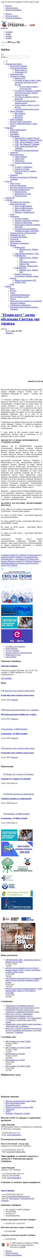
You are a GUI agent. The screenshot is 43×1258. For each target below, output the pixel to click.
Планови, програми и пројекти (27, 221)
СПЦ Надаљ (19, 161)
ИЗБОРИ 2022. (20, 256)
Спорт (12, 165)
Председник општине (18, 66)
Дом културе (15, 183)
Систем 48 (14, 239)
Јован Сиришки (7, 1190)
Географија (14, 134)
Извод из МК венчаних (24, 208)
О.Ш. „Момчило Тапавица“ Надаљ (28, 140)
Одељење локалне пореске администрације (25, 102)
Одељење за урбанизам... (20, 243)
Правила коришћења (14, 10)
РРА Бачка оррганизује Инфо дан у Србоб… (19, 714)
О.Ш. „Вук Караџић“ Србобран (27, 144)
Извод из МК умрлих (23, 210)
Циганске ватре (21, 196)
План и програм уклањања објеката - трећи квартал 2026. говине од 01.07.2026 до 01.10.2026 (24, 991)
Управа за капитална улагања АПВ (19, 1107)
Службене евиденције (18, 237)
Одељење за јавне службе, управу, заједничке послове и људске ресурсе (28, 82)
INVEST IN (10, 198)
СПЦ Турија (19, 159)
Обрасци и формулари (23, 223)
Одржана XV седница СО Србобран (16, 779)
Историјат (14, 132)
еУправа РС (10, 1109)
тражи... (4, 57)
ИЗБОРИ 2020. (20, 268)
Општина (9, 128)
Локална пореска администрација (23, 233)
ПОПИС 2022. (20, 282)
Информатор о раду (17, 235)
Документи (14, 216)
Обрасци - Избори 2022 (28, 266)
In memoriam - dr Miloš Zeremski (14, 734)
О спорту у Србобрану (23, 167)
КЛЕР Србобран (16, 119)
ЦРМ (12, 284)
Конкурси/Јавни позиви (19, 297)
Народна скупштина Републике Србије (21, 1101)
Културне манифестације (20, 190)
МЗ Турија (19, 115)
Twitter (8, 34)
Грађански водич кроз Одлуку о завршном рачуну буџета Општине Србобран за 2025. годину (24, 980)
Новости (14, 700)
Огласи (13, 299)
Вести (12, 289)
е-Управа (9, 200)
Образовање (15, 136)
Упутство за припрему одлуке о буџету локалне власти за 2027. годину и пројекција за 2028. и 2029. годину (23, 970)
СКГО (8, 1111)
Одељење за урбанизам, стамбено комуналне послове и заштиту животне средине (28, 93)
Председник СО (21, 70)
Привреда (14, 175)
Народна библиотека (18, 185)
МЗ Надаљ (19, 117)
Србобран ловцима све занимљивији (16, 799)
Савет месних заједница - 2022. (27, 253)
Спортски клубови (22, 169)
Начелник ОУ (20, 78)
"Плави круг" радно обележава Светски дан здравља (20, 319)
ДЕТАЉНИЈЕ (6, 678)
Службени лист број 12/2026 (19, 1048)
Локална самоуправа (14, 64)
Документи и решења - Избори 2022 (28, 263)
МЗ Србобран (20, 113)
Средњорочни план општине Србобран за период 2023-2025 (27, 230)
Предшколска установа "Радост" (27, 138)
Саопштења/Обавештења (20, 295)
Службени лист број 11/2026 (19, 1066)
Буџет (12, 214)
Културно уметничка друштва (21, 188)
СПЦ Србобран (21, 157)
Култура (9, 181)
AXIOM (22, 1247)
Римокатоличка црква (23, 163)
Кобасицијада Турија (23, 194)
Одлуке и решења (22, 218)
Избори (13, 245)
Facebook (9, 32)
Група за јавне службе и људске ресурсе (28, 88)
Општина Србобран (9, 666)
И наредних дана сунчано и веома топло (17, 695)
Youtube (9, 38)
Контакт (9, 6)
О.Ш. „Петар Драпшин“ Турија (27, 142)
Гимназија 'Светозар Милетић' (26, 150)
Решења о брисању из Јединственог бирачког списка (27, 275)
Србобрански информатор (20, 305)
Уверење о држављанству (25, 212)
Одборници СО (21, 72)
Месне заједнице (16, 111)
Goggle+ (9, 36)
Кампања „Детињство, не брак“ (18, 1113)
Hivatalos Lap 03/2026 (16, 1054)
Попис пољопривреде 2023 (25, 280)
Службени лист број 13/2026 (19, 1041)
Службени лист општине (20, 202)
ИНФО (8, 286)
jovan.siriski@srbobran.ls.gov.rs (18, 1196)
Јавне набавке (15, 241)
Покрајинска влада (13, 1105)
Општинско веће (16, 74)
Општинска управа (17, 76)
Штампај (9, 333)
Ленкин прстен (21, 192)
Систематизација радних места (27, 109)
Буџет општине (12, 649)
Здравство (14, 152)
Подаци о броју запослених (21, 122)
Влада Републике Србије (15, 1103)
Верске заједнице (17, 155)
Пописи (13, 278)
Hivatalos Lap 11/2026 (16, 1060)
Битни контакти (12, 8)
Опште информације (18, 130)
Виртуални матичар (18, 204)
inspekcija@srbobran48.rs (16, 1152)
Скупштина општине (18, 68)
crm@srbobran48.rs (14, 1135)
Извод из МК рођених (23, 206)
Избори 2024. (20, 247)
